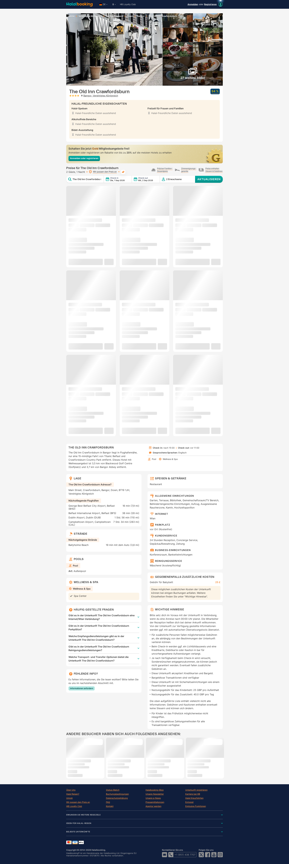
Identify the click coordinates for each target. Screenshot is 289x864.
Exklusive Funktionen (195, 806)
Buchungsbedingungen (117, 794)
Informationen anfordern (81, 688)
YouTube (213, 854)
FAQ (108, 802)
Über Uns (70, 790)
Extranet (189, 802)
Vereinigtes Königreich (90, 16)
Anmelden (193, 4)
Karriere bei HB (192, 794)
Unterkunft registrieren (196, 790)
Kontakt (109, 806)
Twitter (201, 854)
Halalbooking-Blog (155, 790)
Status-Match (112, 790)
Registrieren (210, 4)
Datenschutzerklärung (117, 798)
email (164, 854)
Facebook (207, 854)
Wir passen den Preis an (78, 802)
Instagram (220, 854)
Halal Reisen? (72, 794)
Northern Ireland (114, 16)
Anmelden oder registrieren (84, 158)
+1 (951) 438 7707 (184, 854)
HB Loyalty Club (128, 4)
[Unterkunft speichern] (72, 80)
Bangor (141, 16)
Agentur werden (153, 806)
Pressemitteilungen (155, 802)
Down (130, 16)
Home (71, 16)
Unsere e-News (153, 798)
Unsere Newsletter (155, 794)
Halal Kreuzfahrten (194, 798)
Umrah (69, 798)
